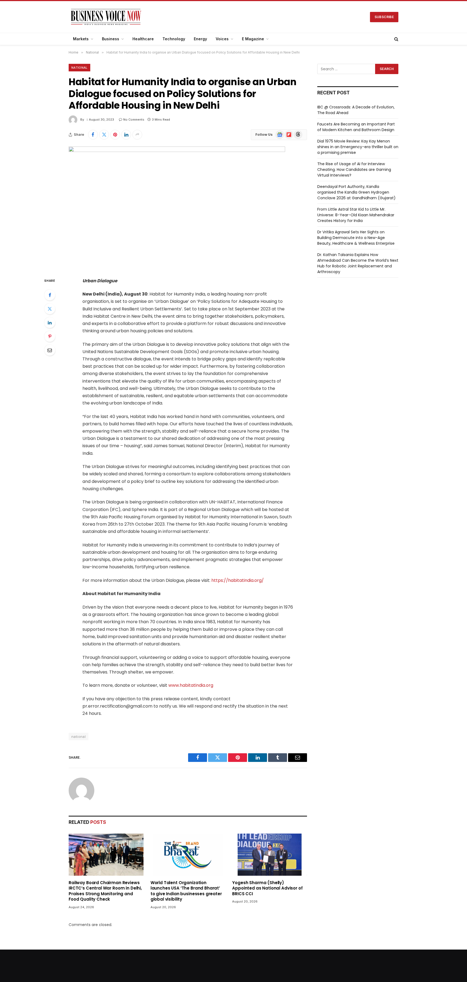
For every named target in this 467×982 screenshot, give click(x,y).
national (78, 736)
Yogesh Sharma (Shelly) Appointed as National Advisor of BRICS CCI (267, 888)
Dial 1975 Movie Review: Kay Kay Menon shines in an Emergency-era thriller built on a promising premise (357, 146)
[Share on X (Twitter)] (104, 135)
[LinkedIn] (49, 322)
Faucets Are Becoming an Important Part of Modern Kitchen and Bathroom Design (356, 126)
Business (110, 39)
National (79, 67)
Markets (81, 39)
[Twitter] (49, 308)
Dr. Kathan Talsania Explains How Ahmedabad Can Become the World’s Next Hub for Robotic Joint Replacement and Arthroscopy (357, 263)
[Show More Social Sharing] (137, 135)
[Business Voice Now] (106, 17)
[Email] (49, 350)
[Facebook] (49, 295)
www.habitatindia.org (190, 685)
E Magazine (253, 39)
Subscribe (384, 17)
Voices (222, 39)
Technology (173, 39)
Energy (200, 39)
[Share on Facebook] (93, 135)
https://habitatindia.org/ (237, 580)
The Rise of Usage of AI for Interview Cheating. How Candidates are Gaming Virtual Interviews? (354, 169)
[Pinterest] (49, 336)
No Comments (133, 119)
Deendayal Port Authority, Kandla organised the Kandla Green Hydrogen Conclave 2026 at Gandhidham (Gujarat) (356, 192)
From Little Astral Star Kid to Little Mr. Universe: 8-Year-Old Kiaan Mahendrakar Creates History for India (355, 215)
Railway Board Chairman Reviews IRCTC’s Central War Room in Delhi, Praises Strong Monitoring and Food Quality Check (105, 891)
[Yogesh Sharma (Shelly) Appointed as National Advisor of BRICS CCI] (269, 855)
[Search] (395, 39)
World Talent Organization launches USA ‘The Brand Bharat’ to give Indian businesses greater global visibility (186, 891)
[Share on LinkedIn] (126, 135)
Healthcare (143, 39)
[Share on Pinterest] (115, 135)
